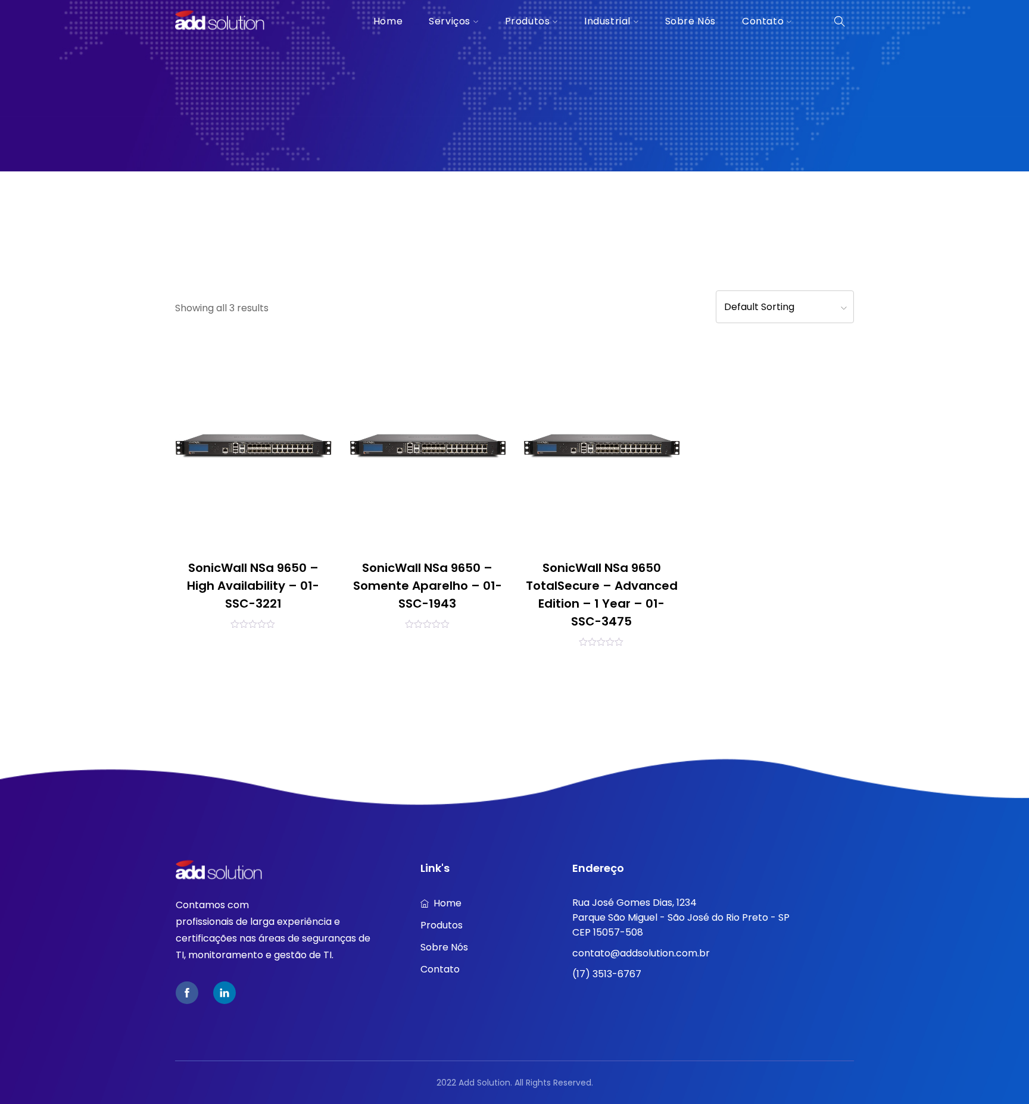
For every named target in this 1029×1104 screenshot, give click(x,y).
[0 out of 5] (253, 624)
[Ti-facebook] (187, 992)
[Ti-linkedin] (224, 992)
